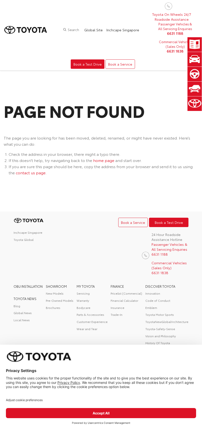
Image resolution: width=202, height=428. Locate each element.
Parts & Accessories (90, 314)
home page (103, 160)
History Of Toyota (157, 343)
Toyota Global (24, 239)
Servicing (83, 293)
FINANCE (117, 286)
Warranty (83, 300)
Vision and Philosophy (160, 336)
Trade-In (116, 314)
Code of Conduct (157, 300)
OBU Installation (28, 286)
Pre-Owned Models (59, 300)
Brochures (53, 307)
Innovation (152, 293)
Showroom (56, 286)
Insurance (117, 307)
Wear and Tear (87, 329)
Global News (23, 313)
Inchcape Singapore (122, 29)
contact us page (31, 172)
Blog (17, 306)
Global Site (93, 29)
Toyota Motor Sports (159, 314)
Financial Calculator (124, 300)
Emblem (151, 307)
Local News (22, 320)
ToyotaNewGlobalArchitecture (166, 322)
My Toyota (86, 286)
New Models (55, 293)
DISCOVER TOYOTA (160, 286)
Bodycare (83, 307)
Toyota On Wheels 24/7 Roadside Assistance (171, 17)
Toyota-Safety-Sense (160, 329)
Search (73, 29)
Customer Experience (92, 322)
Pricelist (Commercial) (126, 293)
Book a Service (120, 64)
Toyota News (25, 298)
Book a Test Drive (87, 64)
